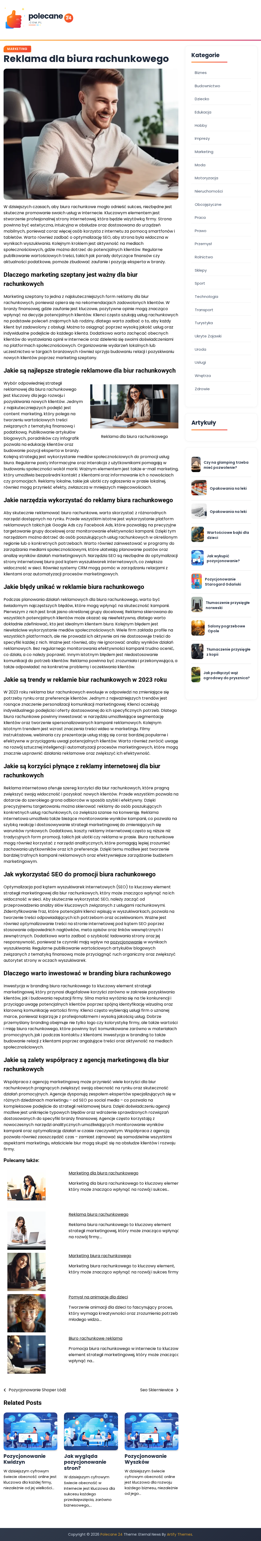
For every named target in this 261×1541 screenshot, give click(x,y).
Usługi (200, 362)
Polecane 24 (111, 1534)
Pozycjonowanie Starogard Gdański (223, 582)
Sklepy (201, 270)
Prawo (200, 230)
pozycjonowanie (126, 942)
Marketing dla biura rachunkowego (103, 1173)
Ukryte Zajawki (208, 336)
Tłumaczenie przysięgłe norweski (228, 605)
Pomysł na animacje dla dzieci (98, 1297)
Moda (200, 165)
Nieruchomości (209, 191)
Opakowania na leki (228, 488)
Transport (204, 309)
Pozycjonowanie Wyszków (146, 1459)
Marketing (17, 49)
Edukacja (203, 112)
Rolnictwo (204, 257)
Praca (200, 217)
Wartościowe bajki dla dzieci (228, 535)
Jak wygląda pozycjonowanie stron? (85, 1462)
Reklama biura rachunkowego (98, 1214)
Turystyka (204, 322)
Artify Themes (179, 1534)
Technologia (206, 296)
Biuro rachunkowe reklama (95, 1338)
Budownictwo (207, 86)
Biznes (201, 72)
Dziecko (202, 99)
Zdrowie (202, 388)
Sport (200, 283)
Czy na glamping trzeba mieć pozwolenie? (226, 465)
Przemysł (203, 243)
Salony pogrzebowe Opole (226, 629)
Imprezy (202, 138)
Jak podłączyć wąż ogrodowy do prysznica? (226, 675)
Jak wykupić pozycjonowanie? (223, 559)
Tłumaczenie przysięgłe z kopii (228, 652)
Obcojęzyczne (208, 204)
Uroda (200, 349)
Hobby (201, 125)
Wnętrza (203, 375)
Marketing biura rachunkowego (100, 1256)
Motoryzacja (206, 178)
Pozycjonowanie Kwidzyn (25, 1459)
